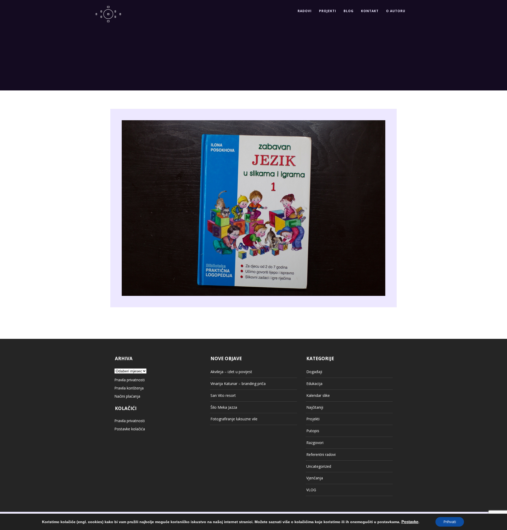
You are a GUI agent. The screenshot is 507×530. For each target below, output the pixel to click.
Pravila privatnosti (129, 379)
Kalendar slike (318, 395)
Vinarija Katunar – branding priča (238, 383)
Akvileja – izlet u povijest (231, 371)
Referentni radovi (321, 454)
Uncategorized (318, 466)
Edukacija (314, 383)
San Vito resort (223, 395)
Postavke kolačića (129, 428)
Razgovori (314, 442)
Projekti (327, 11)
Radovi (305, 11)
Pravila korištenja (129, 388)
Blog (349, 11)
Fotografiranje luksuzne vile (233, 418)
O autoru (395, 11)
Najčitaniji (314, 407)
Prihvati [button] (449, 521)
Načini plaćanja (127, 396)
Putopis (312, 430)
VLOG (311, 489)
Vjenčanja (314, 477)
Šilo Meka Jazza (223, 407)
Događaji (314, 371)
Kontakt (370, 11)
